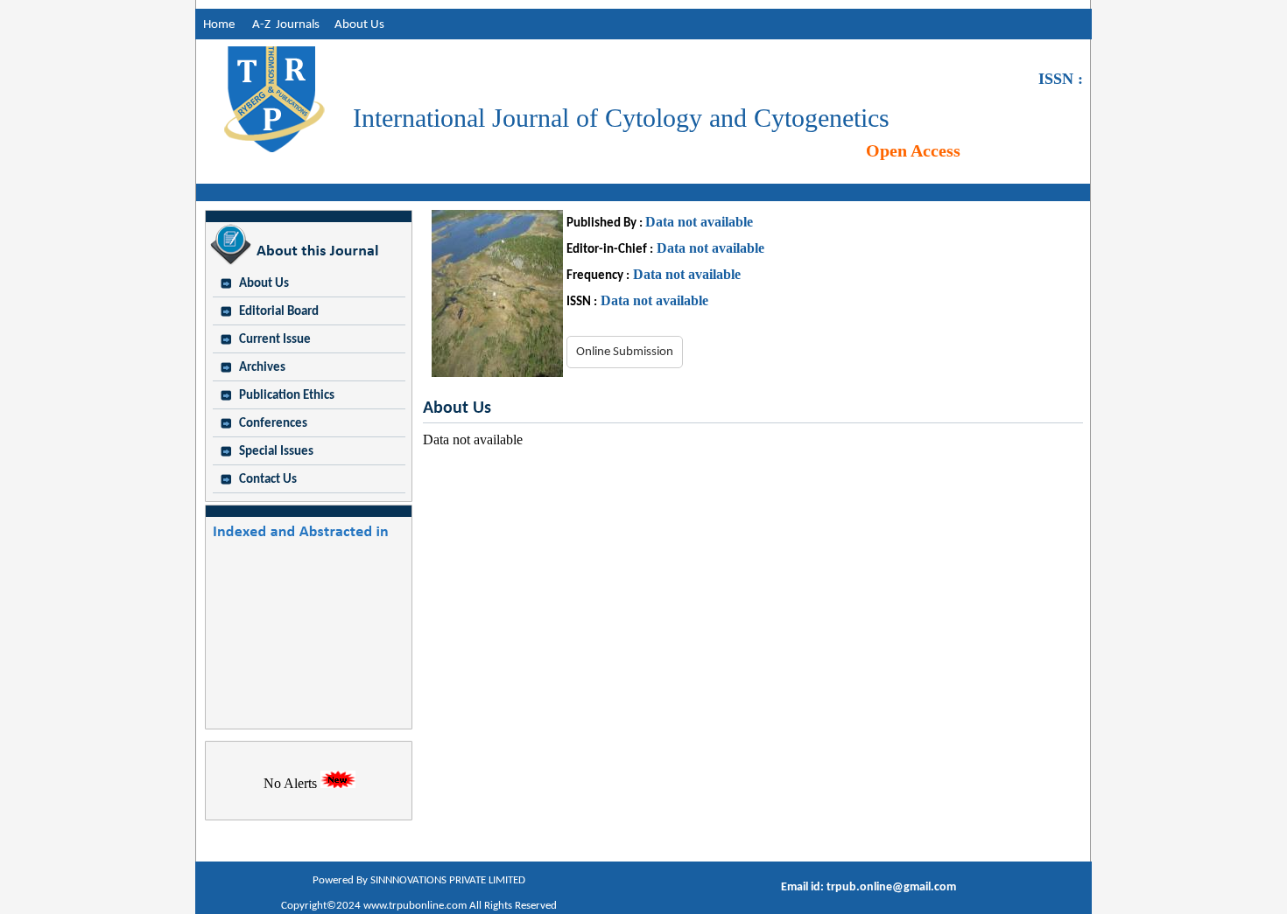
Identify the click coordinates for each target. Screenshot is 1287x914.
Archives (262, 367)
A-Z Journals (289, 24)
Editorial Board (279, 311)
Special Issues (276, 451)
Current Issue (275, 339)
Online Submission (624, 352)
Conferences (273, 423)
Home (215, 24)
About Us (359, 24)
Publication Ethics (286, 395)
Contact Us (268, 479)
